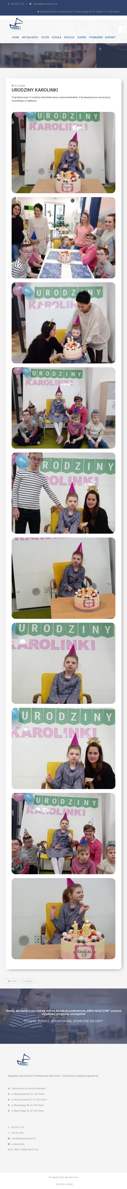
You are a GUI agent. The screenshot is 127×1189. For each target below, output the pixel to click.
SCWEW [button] (81, 37)
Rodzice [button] (69, 37)
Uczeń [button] (45, 37)
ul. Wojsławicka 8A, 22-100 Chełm (27, 1094)
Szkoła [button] (56, 37)
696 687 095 (17, 1133)
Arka (58, 51)
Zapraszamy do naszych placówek (28, 1088)
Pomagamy (96, 37)
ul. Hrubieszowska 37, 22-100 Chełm (29, 1099)
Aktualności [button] (30, 37)
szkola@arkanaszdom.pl (45, 4)
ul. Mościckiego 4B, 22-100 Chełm (27, 1105)
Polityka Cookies (64, 1184)
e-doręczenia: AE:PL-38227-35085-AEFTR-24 (23, 1147)
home (13, 981)
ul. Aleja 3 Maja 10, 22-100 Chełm (27, 1111)
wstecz (28, 981)
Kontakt (110, 37)
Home (15, 37)
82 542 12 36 (17, 4)
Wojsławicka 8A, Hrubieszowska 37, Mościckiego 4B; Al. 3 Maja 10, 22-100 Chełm (79, 11)
